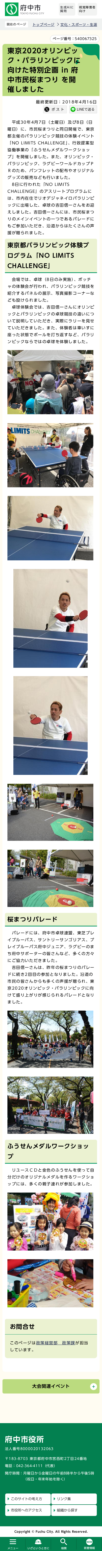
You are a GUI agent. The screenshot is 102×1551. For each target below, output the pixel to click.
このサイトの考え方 (26, 1499)
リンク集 (64, 1499)
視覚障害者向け (87, 9)
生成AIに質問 (67, 9)
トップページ (43, 24)
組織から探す (67, 1510)
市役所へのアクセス (26, 1510)
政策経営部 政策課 (55, 1343)
